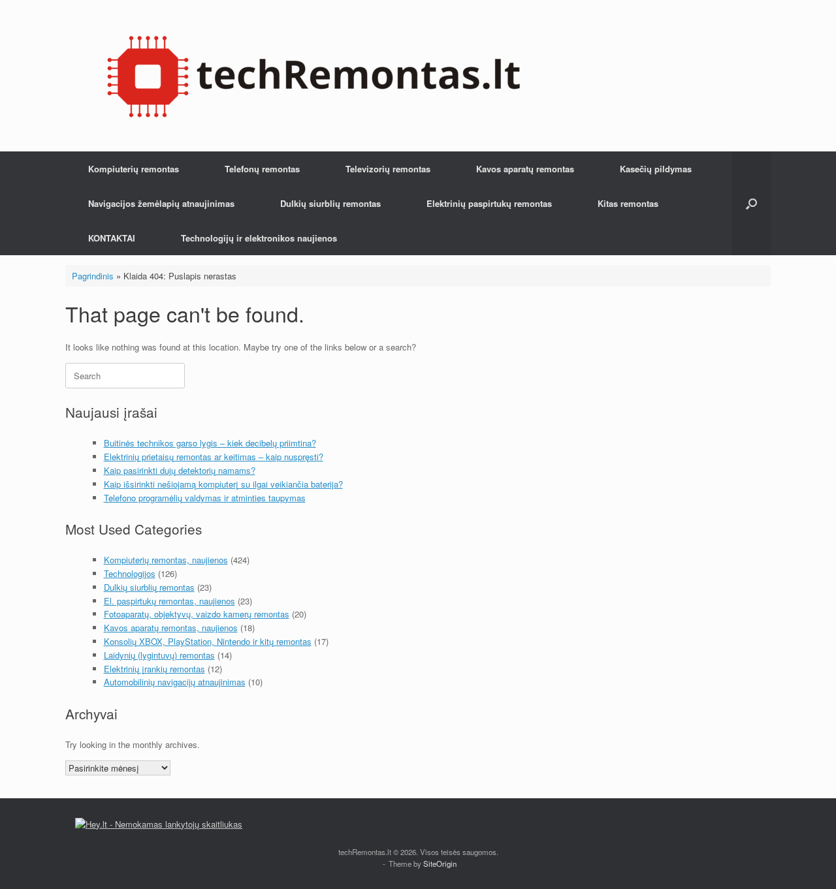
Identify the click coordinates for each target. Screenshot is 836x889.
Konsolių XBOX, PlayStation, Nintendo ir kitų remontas (208, 641)
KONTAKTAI (111, 238)
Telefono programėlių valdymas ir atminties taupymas (205, 497)
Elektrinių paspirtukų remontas (489, 203)
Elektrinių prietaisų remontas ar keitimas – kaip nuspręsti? (213, 456)
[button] (751, 203)
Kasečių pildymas (656, 169)
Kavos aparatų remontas (525, 169)
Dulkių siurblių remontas (330, 203)
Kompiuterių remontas (133, 169)
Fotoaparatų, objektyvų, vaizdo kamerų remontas (196, 614)
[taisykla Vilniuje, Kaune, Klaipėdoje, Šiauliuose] (313, 75)
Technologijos (129, 573)
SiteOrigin (440, 863)
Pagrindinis (93, 276)
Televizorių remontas (388, 169)
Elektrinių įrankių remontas (154, 669)
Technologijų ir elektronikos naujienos (259, 238)
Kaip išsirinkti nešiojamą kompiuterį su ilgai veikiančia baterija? (223, 484)
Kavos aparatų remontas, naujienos (171, 627)
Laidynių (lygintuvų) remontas (159, 655)
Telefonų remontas (262, 169)
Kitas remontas (628, 203)
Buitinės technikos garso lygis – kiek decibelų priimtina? (210, 443)
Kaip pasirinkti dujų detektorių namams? (179, 470)
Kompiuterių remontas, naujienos (166, 560)
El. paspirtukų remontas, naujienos (169, 601)
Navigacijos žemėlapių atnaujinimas (161, 203)
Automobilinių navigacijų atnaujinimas (175, 682)
